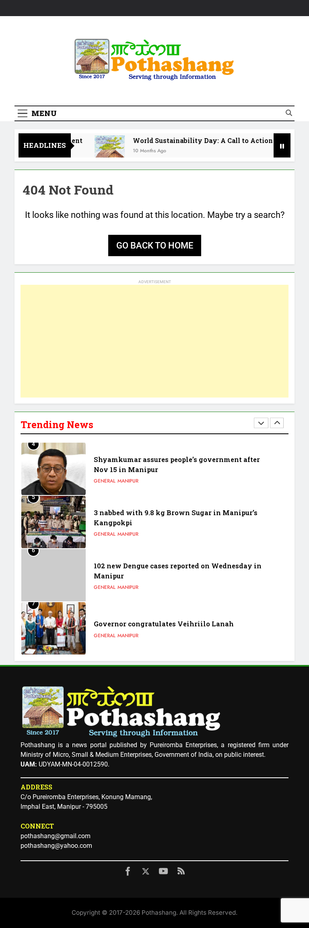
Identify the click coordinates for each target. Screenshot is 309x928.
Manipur (127, 481)
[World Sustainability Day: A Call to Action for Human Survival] (102, 150)
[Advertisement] (154, 341)
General (104, 481)
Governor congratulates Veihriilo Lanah (164, 623)
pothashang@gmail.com (56, 836)
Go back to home (154, 245)
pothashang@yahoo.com (56, 845)
